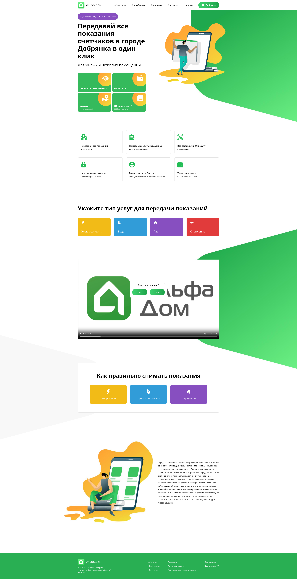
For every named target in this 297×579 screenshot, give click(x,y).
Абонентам (120, 5)
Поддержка (173, 5)
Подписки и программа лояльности (182, 570)
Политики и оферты (176, 566)
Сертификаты (210, 562)
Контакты (189, 5)
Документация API (212, 566)
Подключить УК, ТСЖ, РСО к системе (97, 16)
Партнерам (156, 5)
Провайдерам (138, 5)
